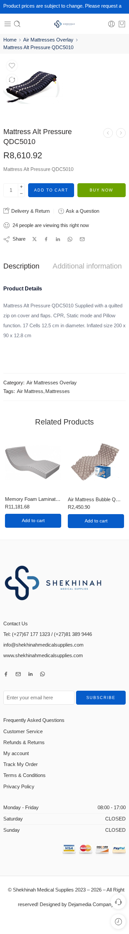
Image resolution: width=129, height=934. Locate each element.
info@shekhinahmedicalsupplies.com (43, 645)
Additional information (87, 266)
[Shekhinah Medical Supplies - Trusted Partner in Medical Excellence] (64, 24)
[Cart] (122, 24)
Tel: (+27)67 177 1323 (26, 634)
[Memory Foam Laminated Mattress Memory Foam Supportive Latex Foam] (33, 462)
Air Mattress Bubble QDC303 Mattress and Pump (96, 499)
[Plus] (21, 186)
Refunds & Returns (24, 742)
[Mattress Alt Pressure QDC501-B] (108, 133)
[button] (33, 521)
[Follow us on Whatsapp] (42, 674)
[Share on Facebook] (46, 239)
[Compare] (12, 79)
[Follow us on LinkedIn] (30, 674)
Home (10, 39)
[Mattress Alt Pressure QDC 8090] (121, 133)
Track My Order (20, 764)
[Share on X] (34, 239)
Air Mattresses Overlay (48, 39)
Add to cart (51, 190)
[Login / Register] (111, 24)
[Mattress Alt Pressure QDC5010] (33, 87)
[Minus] (21, 193)
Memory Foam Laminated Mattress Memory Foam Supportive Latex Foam (33, 499)
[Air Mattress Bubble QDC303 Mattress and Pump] (96, 462)
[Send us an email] (18, 674)
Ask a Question (81, 211)
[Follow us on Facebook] (6, 674)
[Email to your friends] (82, 239)
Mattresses (57, 391)
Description (21, 266)
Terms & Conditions (24, 775)
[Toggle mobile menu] (7, 24)
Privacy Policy (18, 786)
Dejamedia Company (90, 904)
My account (16, 753)
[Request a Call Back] (118, 901)
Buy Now (101, 190)
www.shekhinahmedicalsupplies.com (43, 655)
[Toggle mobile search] (17, 24)
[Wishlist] (12, 65)
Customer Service (23, 731)
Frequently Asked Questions (33, 720)
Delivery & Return (30, 211)
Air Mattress (30, 391)
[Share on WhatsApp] (70, 239)
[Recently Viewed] (118, 921)
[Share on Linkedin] (58, 239)
